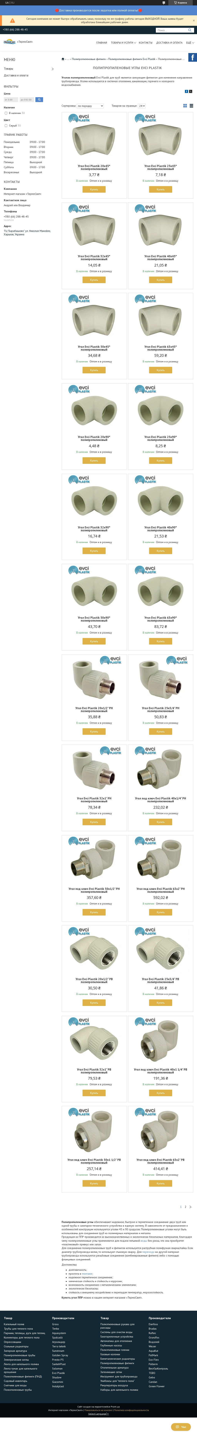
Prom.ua (115, 1406)
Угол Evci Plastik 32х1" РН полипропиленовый (94, 800)
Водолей (154, 1342)
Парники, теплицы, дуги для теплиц (24, 1333)
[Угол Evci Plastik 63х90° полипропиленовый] (160, 588)
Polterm (153, 1364)
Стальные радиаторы (16, 1346)
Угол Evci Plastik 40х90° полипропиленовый (160, 529)
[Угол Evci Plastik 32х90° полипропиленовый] (94, 498)
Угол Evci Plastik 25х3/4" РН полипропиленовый (160, 709)
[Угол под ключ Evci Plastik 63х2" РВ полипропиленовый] (160, 1130)
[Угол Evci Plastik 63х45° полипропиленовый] (160, 317)
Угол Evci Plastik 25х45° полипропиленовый (160, 167)
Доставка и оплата (169, 42)
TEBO (152, 1373)
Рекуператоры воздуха (114, 1385)
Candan (153, 1382)
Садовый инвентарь (15, 1381)
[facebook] (186, 92)
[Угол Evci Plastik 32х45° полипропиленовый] (94, 227)
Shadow (56, 1377)
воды (144, 1240)
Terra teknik (59, 1346)
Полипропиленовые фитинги (89, 59)
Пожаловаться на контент (98, 1410)
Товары (8, 68)
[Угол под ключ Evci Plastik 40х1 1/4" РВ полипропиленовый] (160, 1040)
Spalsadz (57, 1337)
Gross (55, 1324)
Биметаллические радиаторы (117, 1358)
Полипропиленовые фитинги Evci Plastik (131, 59)
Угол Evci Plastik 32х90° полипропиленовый (94, 529)
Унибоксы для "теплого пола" (117, 1381)
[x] (190, 92)
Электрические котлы (16, 1359)
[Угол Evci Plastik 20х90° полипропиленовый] (94, 407)
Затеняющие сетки (111, 1372)
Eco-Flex (154, 1359)
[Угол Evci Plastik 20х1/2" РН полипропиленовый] (94, 679)
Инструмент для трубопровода (118, 1376)
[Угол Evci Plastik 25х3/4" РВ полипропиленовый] (160, 950)
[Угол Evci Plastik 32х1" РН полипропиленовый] (94, 769)
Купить (94, 189)
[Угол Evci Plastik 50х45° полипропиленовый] (94, 317)
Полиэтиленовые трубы (18, 1389)
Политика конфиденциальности (131, 1410)
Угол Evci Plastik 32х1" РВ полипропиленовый (94, 1071)
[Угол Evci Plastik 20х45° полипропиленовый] (94, 136)
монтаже (87, 1273)
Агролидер (58, 1342)
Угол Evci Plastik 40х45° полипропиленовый (160, 258)
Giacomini (57, 1382)
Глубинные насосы (111, 1345)
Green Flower (157, 1386)
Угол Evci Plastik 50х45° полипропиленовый (94, 348)
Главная (101, 42)
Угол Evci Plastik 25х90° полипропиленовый (160, 438)
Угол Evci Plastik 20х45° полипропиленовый (94, 167)
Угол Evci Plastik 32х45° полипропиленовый (94, 258)
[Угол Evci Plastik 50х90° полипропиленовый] (94, 588)
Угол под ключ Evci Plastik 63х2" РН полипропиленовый (161, 890)
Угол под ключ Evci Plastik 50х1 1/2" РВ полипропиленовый (94, 1161)
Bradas (153, 1328)
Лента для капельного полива (21, 1364)
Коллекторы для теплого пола (21, 1337)
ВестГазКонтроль (158, 1368)
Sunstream (58, 1351)
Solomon (57, 1368)
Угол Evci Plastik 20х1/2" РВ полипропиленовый (94, 980)
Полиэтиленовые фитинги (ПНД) (23, 1376)
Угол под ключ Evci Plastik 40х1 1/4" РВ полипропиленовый (160, 1071)
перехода (148, 1252)
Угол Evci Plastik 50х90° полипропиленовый (94, 619)
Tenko (55, 1328)
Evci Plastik (58, 1373)
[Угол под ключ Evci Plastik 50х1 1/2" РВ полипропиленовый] (94, 1130)
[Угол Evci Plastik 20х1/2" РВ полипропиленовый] (94, 950)
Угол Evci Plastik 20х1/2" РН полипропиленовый (94, 709)
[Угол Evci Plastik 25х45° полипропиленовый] (160, 136)
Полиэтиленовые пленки (114, 1350)
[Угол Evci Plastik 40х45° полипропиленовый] (160, 227)
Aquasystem (59, 1333)
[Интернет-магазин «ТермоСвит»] (9, 41)
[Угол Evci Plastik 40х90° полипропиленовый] (160, 498)
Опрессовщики (12, 1342)
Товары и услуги (122, 42)
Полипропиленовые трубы (19, 1355)
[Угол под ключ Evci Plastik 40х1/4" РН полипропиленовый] (160, 769)
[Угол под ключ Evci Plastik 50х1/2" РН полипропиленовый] (94, 859)
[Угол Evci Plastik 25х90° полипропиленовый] (160, 407)
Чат (183, 1427)
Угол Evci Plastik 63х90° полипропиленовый (160, 619)
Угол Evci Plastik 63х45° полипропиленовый (160, 348)
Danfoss (153, 1324)
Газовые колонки (110, 1354)
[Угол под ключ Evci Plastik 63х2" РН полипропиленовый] (160, 859)
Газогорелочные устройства (116, 1336)
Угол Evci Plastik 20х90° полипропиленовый (94, 438)
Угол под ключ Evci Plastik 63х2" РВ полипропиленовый (160, 1161)
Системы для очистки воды (116, 1332)
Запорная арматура (15, 1351)
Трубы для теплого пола (18, 1328)
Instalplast (58, 1386)
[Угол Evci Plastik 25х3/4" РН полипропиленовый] (160, 679)
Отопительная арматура (114, 1367)
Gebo (152, 1377)
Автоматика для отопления (116, 1341)
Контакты (145, 42)
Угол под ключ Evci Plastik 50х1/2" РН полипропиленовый (94, 890)
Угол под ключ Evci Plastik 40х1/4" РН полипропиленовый (160, 800)
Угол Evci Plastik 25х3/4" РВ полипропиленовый (160, 980)
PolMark (153, 1355)
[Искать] (189, 30)
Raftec (152, 1333)
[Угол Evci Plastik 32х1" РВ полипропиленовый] (94, 1040)
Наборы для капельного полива (119, 1389)
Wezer (152, 1346)
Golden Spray (60, 1355)
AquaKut (153, 1351)
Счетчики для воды (15, 1385)
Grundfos (154, 1337)
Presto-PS (58, 1359)
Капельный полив (14, 1324)
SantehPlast (59, 1364)
